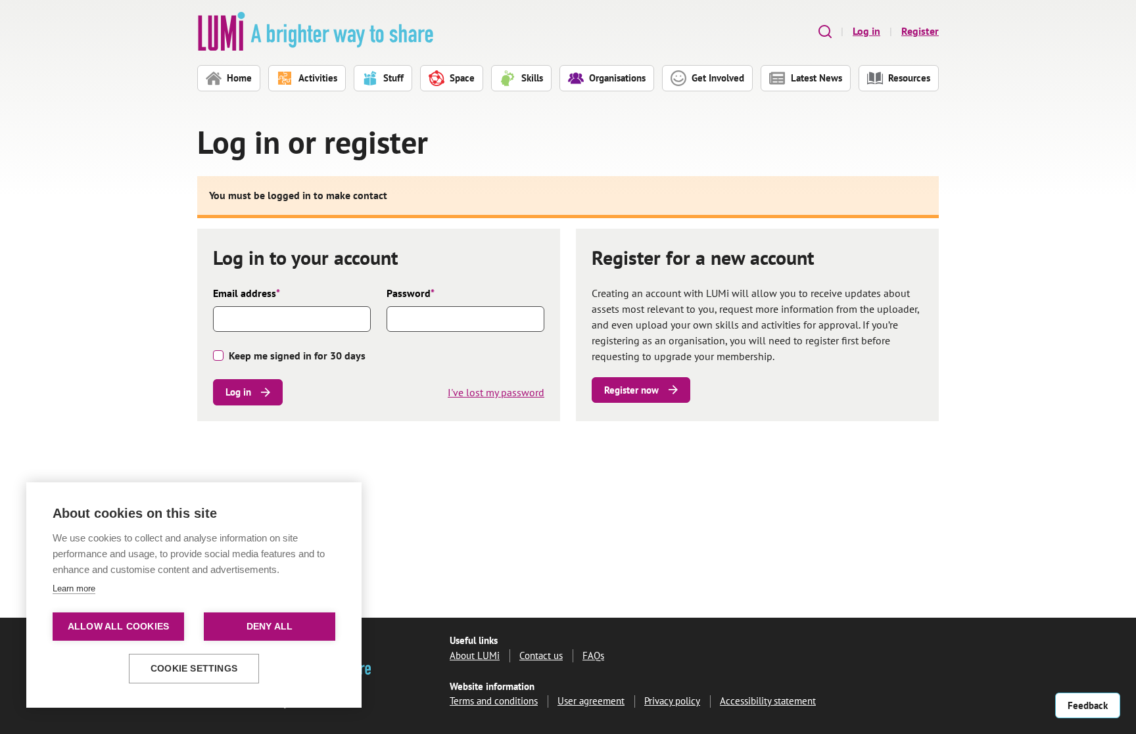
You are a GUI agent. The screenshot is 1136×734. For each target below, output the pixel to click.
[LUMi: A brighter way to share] (315, 31)
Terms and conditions (494, 701)
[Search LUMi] (825, 31)
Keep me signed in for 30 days (297, 355)
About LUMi (475, 655)
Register (920, 30)
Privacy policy (672, 701)
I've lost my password (496, 392)
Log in (866, 30)
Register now (631, 390)
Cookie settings (194, 669)
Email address (246, 293)
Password (411, 293)
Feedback (1088, 705)
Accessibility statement (768, 701)
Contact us (541, 655)
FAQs (593, 655)
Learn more (74, 588)
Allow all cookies (118, 626)
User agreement (591, 701)
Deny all (270, 626)
